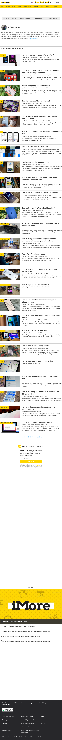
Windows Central (6, 730)
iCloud (2, 86)
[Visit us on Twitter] (38, 2)
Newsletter (5, 727)
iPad (19, 7)
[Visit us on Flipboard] (48, 2)
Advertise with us (26, 727)
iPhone (7, 7)
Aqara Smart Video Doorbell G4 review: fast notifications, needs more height (26, 631)
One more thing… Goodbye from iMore (15, 621)
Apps (2, 254)
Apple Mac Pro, (4, 407)
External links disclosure (27, 723)
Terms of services (35, 464)
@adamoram (34, 38)
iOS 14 (2, 300)
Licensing (4, 723)
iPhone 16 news (52, 18)
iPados (2, 331)
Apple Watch (27, 7)
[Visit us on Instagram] (43, 2)
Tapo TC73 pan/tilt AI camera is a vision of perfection (19, 626)
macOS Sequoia (39, 18)
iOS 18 (14, 18)
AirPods (36, 7)
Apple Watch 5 (4, 224)
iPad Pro (3, 55)
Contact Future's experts (27, 716)
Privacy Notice (37, 465)
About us (43, 723)
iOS (42, 7)
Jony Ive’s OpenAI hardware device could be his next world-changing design (26, 641)
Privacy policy (44, 716)
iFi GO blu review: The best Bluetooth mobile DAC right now (21, 636)
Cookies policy (6, 720)
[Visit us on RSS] (46, 2)
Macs (14, 7)
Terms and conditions (8, 716)
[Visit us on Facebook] (35, 2)
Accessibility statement (27, 720)
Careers (43, 720)
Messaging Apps (5, 239)
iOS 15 (2, 269)
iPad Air (3, 208)
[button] (58, 2)
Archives (39, 437)
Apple (2, 361)
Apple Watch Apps (5, 285)
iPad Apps (3, 147)
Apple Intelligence (25, 18)
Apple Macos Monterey (7, 423)
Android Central (45, 727)
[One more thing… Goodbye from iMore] (31, 606)
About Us (48, 7)
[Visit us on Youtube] (41, 2)
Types (55, 7)
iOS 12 (2, 178)
